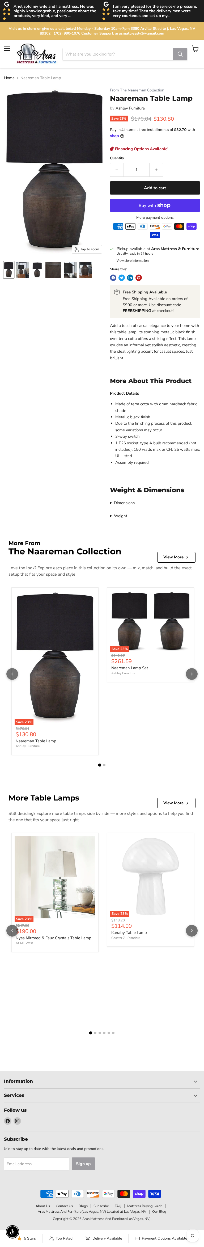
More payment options (155, 218)
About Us (43, 1206)
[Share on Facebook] (113, 278)
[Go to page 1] (99, 764)
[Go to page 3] (100, 1033)
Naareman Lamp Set (129, 668)
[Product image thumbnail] (22, 269)
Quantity (117, 158)
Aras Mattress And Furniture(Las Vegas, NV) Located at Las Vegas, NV (92, 1211)
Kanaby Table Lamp (129, 932)
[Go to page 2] (104, 765)
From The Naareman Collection (137, 90)
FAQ (118, 1206)
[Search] (180, 54)
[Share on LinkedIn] (130, 278)
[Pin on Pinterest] (138, 278)
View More (173, 557)
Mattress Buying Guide (145, 1206)
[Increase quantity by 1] (156, 170)
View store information (133, 261)
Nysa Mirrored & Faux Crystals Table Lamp (53, 938)
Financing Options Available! (141, 148)
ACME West (24, 943)
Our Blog (159, 1211)
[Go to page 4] (104, 1033)
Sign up (83, 1164)
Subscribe (101, 1206)
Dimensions (124, 502)
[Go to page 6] (113, 1033)
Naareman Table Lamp (36, 741)
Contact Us (64, 1206)
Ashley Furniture (130, 108)
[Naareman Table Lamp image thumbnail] (8, 269)
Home (9, 78)
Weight (120, 516)
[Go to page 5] (109, 1033)
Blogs (83, 1206)
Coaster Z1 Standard (125, 938)
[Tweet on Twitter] (121, 278)
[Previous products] (12, 674)
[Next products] (192, 674)
